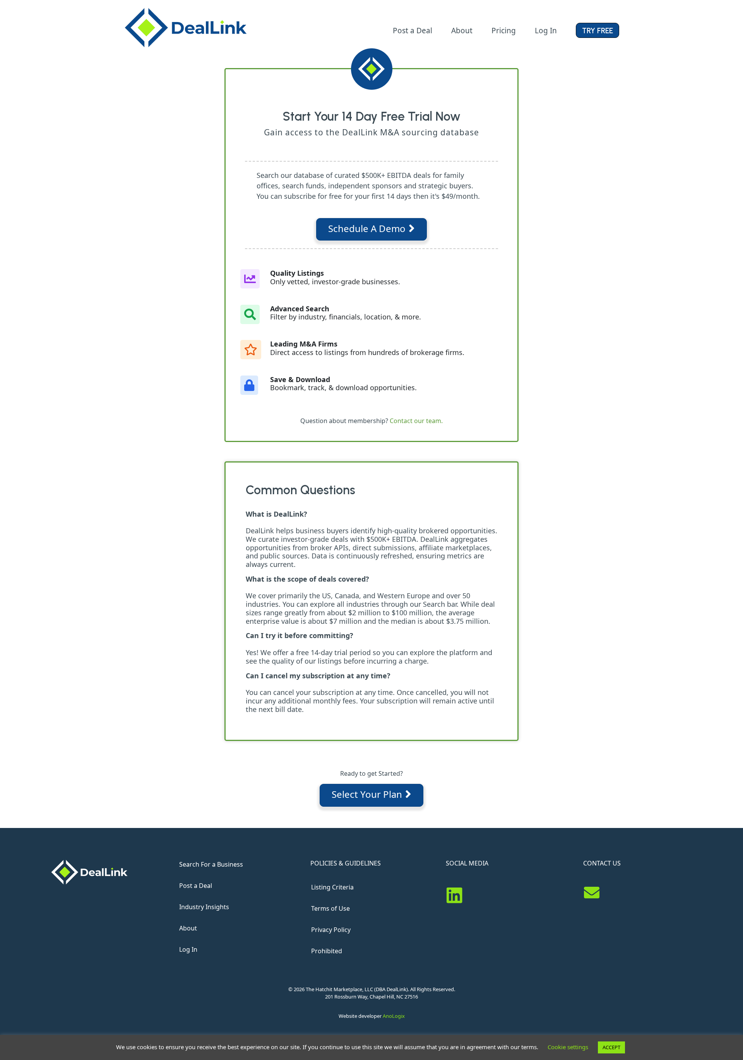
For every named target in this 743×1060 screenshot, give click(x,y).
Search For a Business (211, 864)
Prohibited (326, 951)
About (188, 928)
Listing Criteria (332, 887)
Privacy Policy (331, 929)
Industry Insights (204, 907)
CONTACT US (602, 863)
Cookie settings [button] (568, 1047)
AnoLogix (394, 1015)
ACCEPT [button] (611, 1047)
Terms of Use (330, 908)
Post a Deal (195, 885)
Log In (188, 949)
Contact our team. (416, 420)
